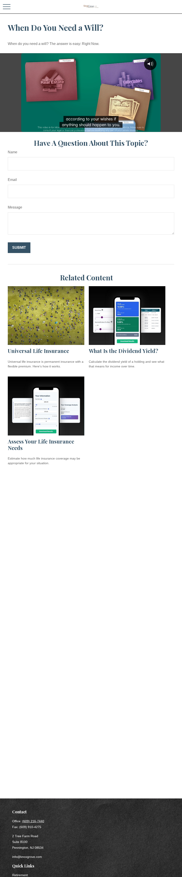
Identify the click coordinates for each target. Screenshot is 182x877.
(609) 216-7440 (33, 821)
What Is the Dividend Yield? (123, 350)
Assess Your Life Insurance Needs (41, 444)
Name (12, 152)
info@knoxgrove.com (27, 857)
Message (15, 207)
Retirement (20, 875)
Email (12, 180)
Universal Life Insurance (38, 350)
